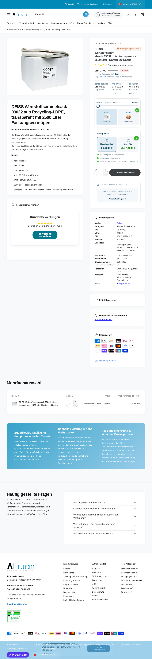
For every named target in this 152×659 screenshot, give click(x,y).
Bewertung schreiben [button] (45, 235)
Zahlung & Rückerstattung (75, 576)
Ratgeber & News (71, 584)
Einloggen (109, 4)
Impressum (68, 596)
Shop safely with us (106, 360)
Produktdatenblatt (103, 319)
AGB (94, 584)
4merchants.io (21, 649)
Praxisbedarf (127, 588)
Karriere (96, 569)
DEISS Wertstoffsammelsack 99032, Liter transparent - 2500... (45, 30)
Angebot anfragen (116, 199)
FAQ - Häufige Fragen (73, 600)
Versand (102, 77)
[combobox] (60, 14)
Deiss (119, 223)
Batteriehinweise (100, 599)
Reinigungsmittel (129, 576)
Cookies (96, 595)
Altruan (15, 645)
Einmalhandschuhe (129, 569)
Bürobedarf (126, 592)
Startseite (13, 30)
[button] (8, 14)
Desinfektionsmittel (130, 573)
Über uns (67, 588)
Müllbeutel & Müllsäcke (131, 580)
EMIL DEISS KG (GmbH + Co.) (108, 43)
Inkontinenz (126, 584)
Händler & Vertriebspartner (99, 574)
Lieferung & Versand (72, 580)
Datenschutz (69, 592)
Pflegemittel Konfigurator (89, 4)
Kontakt (71, 4)
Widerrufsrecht (99, 588)
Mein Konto (68, 573)
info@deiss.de (123, 283)
